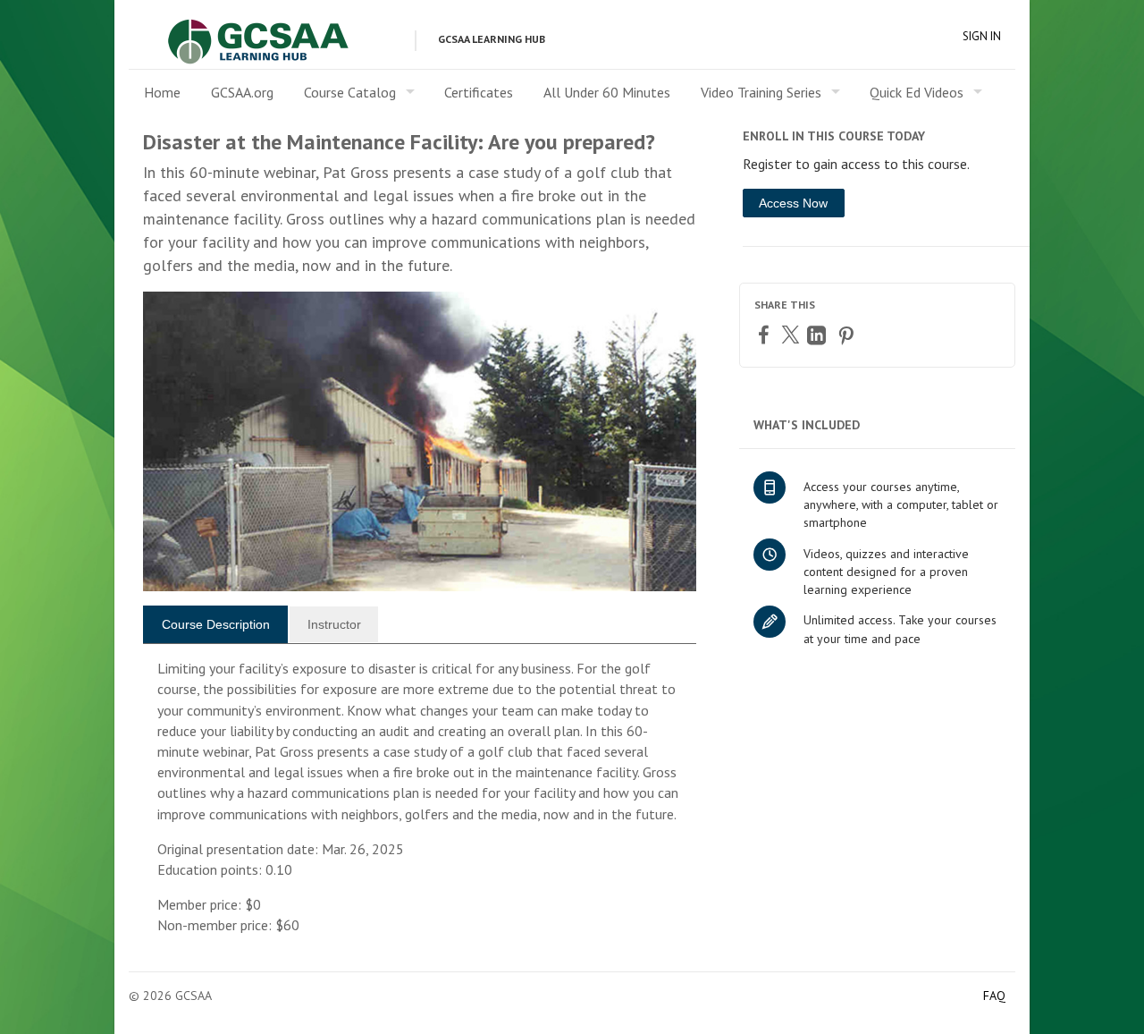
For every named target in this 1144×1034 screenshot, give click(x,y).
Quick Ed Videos (916, 92)
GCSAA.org (242, 92)
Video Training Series (761, 92)
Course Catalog (350, 92)
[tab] (215, 624)
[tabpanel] (419, 804)
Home (162, 92)
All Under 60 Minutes (606, 92)
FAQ (994, 995)
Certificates (478, 92)
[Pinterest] (848, 335)
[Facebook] (766, 334)
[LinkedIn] (818, 335)
